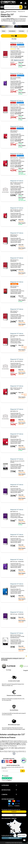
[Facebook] (3, 761)
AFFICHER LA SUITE (14, 23)
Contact (14, 811)
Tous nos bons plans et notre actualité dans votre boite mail (13, 768)
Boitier (3, 31)
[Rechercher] (20, 7)
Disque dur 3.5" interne (11, 11)
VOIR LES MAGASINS (14, 838)
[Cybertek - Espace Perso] (25, 3)
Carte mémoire (12, 31)
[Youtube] (10, 761)
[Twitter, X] (14, 761)
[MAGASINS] (21, 3)
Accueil (2, 11)
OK (22, 770)
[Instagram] (7, 761)
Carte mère (21, 31)
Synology (8, 670)
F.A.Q (14, 815)
